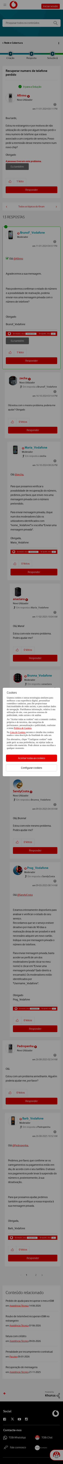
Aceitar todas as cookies (31, 758)
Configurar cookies (31, 767)
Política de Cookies (23, 728)
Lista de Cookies (18, 732)
